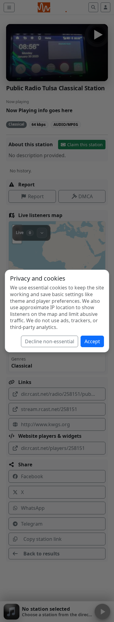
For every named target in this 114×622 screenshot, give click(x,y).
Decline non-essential (49, 341)
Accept (92, 341)
